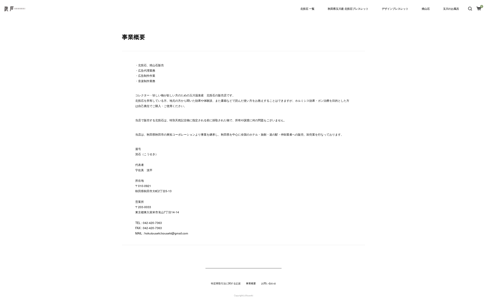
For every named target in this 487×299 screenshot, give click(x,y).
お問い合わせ (268, 283)
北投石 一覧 (307, 8)
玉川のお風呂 (451, 8)
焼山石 (426, 8)
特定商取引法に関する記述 (226, 283)
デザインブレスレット (395, 8)
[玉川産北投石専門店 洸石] (15, 8)
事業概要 (251, 283)
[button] (470, 8)
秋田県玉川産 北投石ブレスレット (348, 8)
